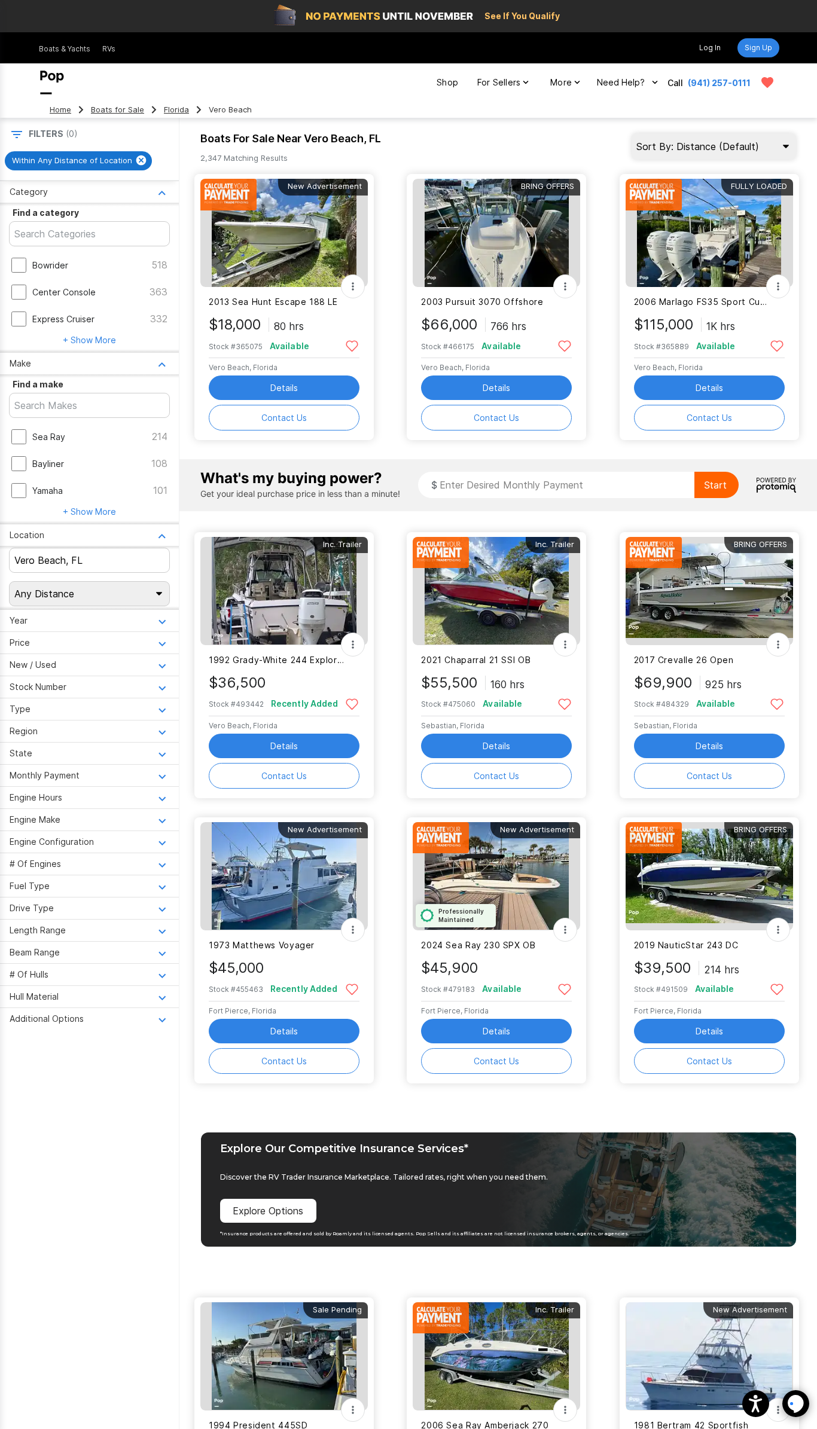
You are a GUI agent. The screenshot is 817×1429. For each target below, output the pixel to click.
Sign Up (758, 47)
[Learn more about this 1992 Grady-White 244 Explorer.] (284, 591)
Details (284, 388)
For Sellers (498, 82)
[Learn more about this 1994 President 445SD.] (284, 1356)
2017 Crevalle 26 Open (684, 660)
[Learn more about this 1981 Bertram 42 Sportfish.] (709, 1356)
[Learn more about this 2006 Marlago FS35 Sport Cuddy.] (709, 233)
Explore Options (268, 1211)
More (561, 82)
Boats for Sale (117, 110)
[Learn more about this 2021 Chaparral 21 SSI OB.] (496, 591)
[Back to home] (52, 82)
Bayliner (48, 464)
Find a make (38, 384)
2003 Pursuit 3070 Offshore (482, 302)
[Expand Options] (353, 286)
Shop (447, 82)
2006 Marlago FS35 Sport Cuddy (702, 302)
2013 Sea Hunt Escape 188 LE (273, 302)
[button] (755, 1403)
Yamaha (47, 491)
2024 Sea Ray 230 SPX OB (478, 945)
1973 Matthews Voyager (262, 945)
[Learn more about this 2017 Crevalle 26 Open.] (709, 591)
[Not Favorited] (352, 345)
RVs (108, 48)
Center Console (64, 292)
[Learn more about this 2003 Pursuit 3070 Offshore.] (496, 233)
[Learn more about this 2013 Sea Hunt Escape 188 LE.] (284, 233)
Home (60, 110)
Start (715, 485)
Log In (710, 47)
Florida (176, 110)
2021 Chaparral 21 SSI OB (476, 660)
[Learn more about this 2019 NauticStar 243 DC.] (709, 876)
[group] (78, 160)
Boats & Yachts (64, 48)
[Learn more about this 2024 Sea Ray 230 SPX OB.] (496, 876)
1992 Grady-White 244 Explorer (277, 660)
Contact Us (284, 418)
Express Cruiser (63, 319)
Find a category (46, 212)
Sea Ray (48, 437)
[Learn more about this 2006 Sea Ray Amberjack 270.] (496, 1356)
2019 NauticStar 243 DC (686, 945)
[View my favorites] (767, 82)
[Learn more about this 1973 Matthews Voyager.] (284, 876)
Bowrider (50, 265)
